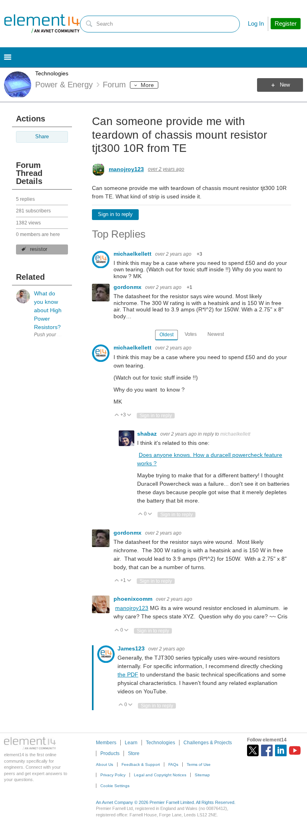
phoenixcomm (134, 599)
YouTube (295, 750)
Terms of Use (199, 764)
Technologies (51, 73)
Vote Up (117, 415)
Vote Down (129, 415)
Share (42, 136)
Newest (215, 334)
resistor (38, 249)
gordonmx (128, 287)
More (147, 85)
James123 (132, 648)
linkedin (281, 750)
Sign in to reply (115, 214)
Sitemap (202, 775)
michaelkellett (133, 253)
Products (110, 753)
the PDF (128, 674)
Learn (131, 742)
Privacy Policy (113, 775)
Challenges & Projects (207, 742)
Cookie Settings (115, 786)
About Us (104, 764)
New (285, 85)
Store (134, 753)
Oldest (166, 334)
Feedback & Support (141, 764)
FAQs (173, 764)
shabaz (147, 433)
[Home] (42, 23)
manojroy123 (126, 169)
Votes (191, 334)
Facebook (267, 750)
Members (106, 742)
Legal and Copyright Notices (160, 775)
